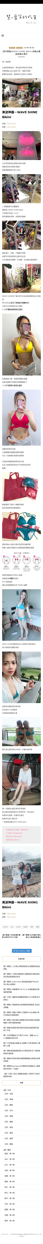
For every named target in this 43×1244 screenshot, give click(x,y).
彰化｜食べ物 (10, 1187)
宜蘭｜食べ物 (10, 1176)
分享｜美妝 (9, 1133)
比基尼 (25, 927)
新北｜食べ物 (10, 1193)
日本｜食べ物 (10, 1204)
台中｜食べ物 (10, 1159)
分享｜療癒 (9, 1122)
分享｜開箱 (9, 1144)
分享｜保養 (9, 1099)
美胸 (37, 927)
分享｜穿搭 (19, 47)
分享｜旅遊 (9, 1116)
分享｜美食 (9, 1138)
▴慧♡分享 (12, 47)
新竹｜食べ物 (10, 1198)
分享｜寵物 (9, 1105)
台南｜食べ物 (10, 1170)
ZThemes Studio (22, 1234)
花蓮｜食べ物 (10, 1215)
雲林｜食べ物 (10, 1221)
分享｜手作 (9, 1110)
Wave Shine (11, 124)
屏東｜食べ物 (10, 1181)
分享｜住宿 (9, 1094)
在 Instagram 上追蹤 (23, 951)
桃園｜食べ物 (10, 1209)
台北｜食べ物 (10, 1165)
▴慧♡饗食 (7, 1150)
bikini (5, 927)
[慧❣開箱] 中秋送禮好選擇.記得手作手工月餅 (11, 936)
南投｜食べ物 (10, 1154)
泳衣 (32, 927)
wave (18, 927)
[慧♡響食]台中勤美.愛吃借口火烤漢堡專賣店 (31, 936)
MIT (12, 927)
